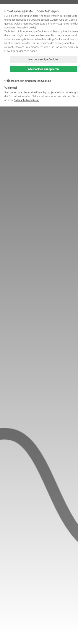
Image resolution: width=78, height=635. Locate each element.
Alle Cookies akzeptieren (43, 69)
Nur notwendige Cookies (43, 59)
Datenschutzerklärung (26, 100)
